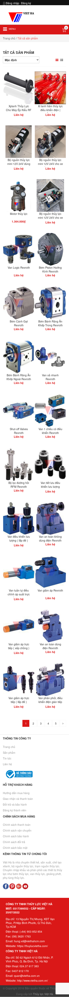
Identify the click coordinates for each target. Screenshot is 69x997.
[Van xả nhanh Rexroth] (50, 356)
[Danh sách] (62, 60)
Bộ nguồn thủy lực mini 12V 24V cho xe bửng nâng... (50, 163)
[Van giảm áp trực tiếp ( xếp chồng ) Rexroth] (18, 625)
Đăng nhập (12, 3)
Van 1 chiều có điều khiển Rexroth (50, 431)
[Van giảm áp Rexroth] (50, 572)
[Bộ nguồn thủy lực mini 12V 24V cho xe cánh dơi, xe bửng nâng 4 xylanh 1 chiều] (50, 195)
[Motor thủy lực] (19, 195)
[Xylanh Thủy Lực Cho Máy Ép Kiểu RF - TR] (18, 87)
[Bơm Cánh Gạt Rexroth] (18, 303)
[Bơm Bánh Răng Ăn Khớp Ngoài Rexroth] (18, 356)
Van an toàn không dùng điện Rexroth (50, 538)
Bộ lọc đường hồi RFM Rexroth (18, 485)
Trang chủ (9, 747)
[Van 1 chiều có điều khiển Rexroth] (50, 410)
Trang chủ (9, 38)
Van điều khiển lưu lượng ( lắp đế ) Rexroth (18, 540)
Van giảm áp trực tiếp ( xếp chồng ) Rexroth (18, 648)
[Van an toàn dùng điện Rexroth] (50, 625)
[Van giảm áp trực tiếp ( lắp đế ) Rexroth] (18, 679)
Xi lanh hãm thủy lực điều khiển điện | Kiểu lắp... (50, 110)
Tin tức (7, 758)
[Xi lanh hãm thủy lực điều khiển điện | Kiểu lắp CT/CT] (50, 87)
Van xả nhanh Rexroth (50, 377)
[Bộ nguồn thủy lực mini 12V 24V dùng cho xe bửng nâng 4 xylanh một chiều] (18, 141)
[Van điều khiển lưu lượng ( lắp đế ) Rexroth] (18, 518)
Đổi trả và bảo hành (15, 804)
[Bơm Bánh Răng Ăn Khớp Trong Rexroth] (50, 303)
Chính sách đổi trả (14, 842)
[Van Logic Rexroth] (18, 249)
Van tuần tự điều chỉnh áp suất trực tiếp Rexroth (19, 594)
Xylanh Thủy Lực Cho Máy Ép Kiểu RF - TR (18, 110)
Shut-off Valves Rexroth (19, 431)
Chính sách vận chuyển (17, 830)
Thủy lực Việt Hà (43, 994)
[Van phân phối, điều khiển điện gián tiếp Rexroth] (50, 679)
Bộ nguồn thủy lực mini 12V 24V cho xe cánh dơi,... (50, 217)
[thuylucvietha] (22, 17)
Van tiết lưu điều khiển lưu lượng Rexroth (50, 486)
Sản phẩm (9, 752)
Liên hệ (7, 764)
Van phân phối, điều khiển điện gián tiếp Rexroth (50, 702)
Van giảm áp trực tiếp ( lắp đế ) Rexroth (18, 702)
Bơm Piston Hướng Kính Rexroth (50, 269)
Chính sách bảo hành (16, 836)
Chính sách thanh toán (16, 825)
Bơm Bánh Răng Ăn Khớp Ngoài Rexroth (19, 377)
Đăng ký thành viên (14, 810)
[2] (63, 723)
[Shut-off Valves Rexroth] (18, 410)
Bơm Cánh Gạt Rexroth (19, 323)
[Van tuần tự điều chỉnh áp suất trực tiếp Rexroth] (18, 572)
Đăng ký (26, 3)
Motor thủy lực (18, 214)
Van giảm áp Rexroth (50, 590)
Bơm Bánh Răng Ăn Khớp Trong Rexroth (50, 323)
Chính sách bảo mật (15, 848)
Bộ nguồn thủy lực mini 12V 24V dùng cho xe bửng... (18, 163)
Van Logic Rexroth (19, 267)
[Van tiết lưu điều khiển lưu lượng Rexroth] (50, 464)
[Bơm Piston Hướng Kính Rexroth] (50, 249)
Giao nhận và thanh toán (18, 799)
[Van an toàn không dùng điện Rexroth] (50, 518)
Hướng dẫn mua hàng (16, 793)
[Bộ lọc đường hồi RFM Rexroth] (18, 464)
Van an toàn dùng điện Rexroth (50, 646)
